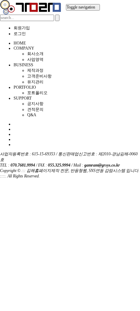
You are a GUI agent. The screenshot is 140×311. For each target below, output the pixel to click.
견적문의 (35, 109)
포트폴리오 (37, 92)
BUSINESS (23, 65)
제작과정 (35, 70)
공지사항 (35, 103)
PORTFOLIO (25, 87)
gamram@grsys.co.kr (102, 165)
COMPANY (24, 48)
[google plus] (15, 134)
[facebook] (15, 124)
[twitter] (15, 129)
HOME (20, 43)
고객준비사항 (39, 76)
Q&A (31, 115)
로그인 (20, 33)
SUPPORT (23, 98)
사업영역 (35, 59)
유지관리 (35, 82)
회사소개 (35, 53)
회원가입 (22, 27)
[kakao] (15, 139)
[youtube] (15, 144)
